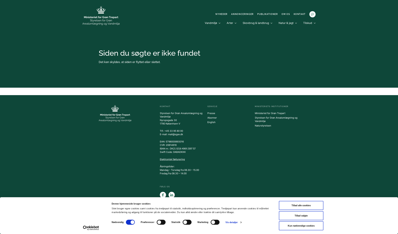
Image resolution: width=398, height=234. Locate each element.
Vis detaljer (231, 222)
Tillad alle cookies (301, 205)
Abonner (212, 117)
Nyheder (221, 14)
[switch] (161, 222)
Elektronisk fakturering (172, 159)
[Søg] (312, 14)
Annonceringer (242, 14)
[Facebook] (163, 195)
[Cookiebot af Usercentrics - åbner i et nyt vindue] (91, 228)
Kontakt (300, 14)
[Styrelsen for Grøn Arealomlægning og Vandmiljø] (101, 15)
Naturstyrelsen (263, 125)
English (211, 122)
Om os (286, 14)
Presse (211, 113)
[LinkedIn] (172, 195)
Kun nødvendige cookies (301, 225)
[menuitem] (213, 25)
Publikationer (267, 14)
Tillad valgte (301, 215)
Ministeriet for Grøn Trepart (270, 113)
